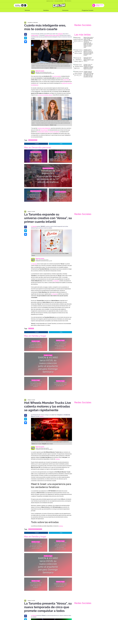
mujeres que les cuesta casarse (52, 35)
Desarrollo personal (33, 22)
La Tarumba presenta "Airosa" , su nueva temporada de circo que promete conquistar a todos (60, 345)
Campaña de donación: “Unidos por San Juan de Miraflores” (60, 384)
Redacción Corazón (39, 70)
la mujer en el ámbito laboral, (45, 95)
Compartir (37, 143)
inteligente (60, 33)
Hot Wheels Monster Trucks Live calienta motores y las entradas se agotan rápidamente (35, 345)
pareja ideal (66, 79)
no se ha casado (56, 76)
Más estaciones (68, 0)
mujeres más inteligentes (43, 128)
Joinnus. (42, 416)
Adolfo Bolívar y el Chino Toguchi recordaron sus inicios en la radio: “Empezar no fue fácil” (60, 157)
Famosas (27, 10)
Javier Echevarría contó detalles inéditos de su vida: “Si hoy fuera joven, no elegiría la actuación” (35, 157)
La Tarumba (34, 226)
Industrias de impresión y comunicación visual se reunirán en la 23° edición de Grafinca (48, 176)
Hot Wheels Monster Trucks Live (35, 529)
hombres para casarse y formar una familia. (48, 131)
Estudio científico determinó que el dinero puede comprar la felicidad (60, 196)
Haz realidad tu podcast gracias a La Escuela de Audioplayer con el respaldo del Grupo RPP (35, 196)
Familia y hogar (31, 211)
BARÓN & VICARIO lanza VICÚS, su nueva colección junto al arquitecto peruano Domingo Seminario (48, 364)
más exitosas (44, 130)
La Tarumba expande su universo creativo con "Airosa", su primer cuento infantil (35, 546)
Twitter (61, 143)
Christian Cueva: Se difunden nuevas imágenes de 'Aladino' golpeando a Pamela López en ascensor (88, 66)
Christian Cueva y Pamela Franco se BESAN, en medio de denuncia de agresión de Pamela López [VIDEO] (88, 52)
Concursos (65, 10)
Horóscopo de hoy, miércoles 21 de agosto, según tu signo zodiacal (89, 59)
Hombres (46, 10)
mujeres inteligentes (33, 140)
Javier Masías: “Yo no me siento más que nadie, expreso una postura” (36, 384)
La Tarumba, (55, 280)
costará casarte (34, 35)
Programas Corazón (87, 10)
